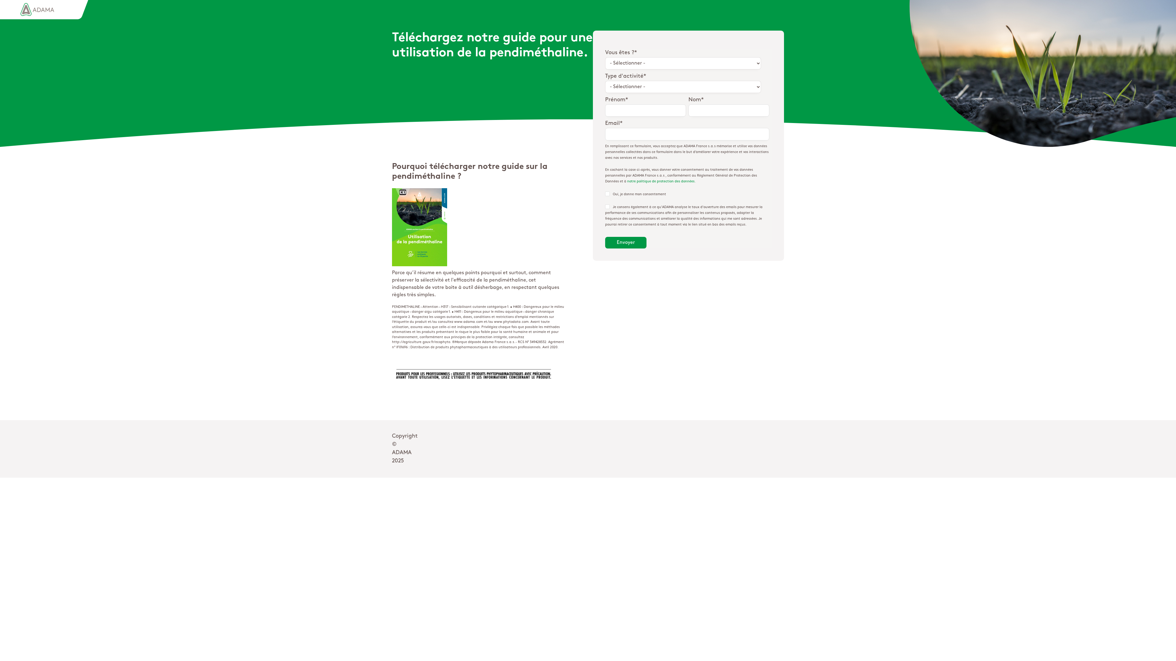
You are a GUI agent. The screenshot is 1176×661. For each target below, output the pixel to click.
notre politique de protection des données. (661, 181)
